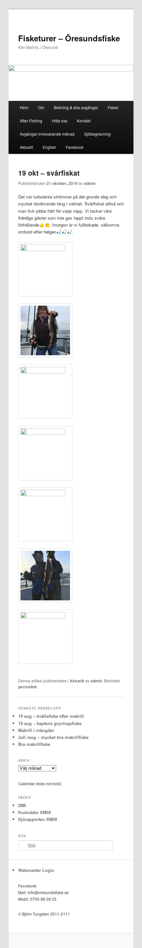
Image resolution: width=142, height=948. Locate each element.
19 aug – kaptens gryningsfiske (50, 723)
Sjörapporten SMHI (37, 819)
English (49, 147)
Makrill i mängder (36, 730)
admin (89, 183)
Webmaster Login (36, 870)
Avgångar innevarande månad (47, 134)
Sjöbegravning (97, 134)
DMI (22, 805)
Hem (24, 107)
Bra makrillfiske (34, 744)
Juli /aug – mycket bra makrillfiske (53, 737)
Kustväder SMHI (34, 812)
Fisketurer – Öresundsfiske (69, 38)
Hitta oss (59, 120)
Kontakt (83, 120)
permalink (27, 687)
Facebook (75, 147)
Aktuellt (26, 147)
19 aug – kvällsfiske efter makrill (51, 716)
